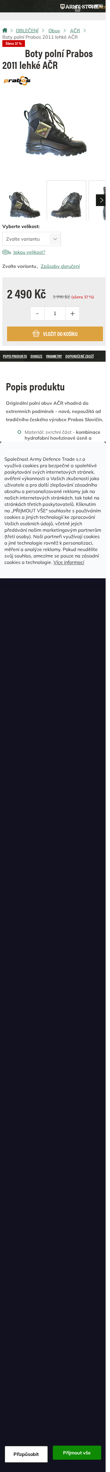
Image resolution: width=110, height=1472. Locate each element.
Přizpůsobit (26, 1454)
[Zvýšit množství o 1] (72, 313)
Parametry (54, 356)
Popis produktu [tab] (15, 356)
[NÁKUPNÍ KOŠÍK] (78, 7)
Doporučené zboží (79, 356)
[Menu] (95, 6)
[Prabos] (17, 79)
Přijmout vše (77, 1453)
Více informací (68, 562)
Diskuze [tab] (37, 356)
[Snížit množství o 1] (38, 313)
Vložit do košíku (60, 333)
